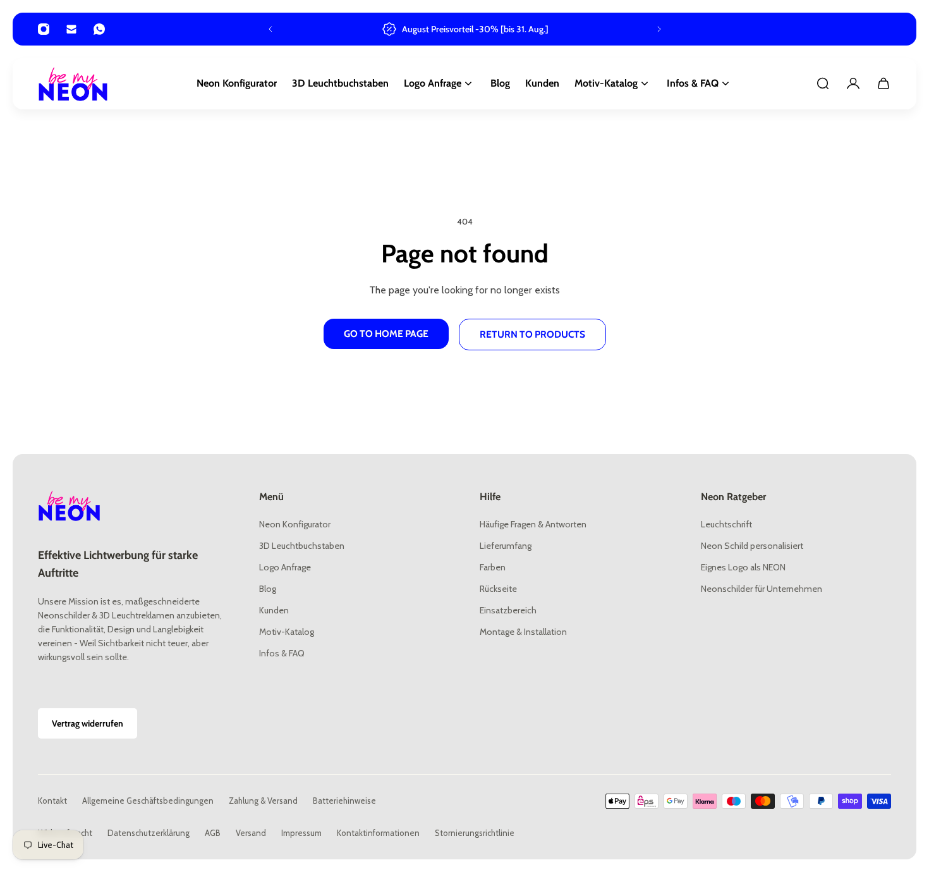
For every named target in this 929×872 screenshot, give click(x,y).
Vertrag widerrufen (87, 723)
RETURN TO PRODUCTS (532, 334)
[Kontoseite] (853, 83)
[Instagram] (44, 29)
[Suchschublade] (823, 83)
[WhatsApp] (99, 29)
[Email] (71, 29)
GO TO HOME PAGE (386, 334)
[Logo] (73, 83)
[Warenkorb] (883, 83)
